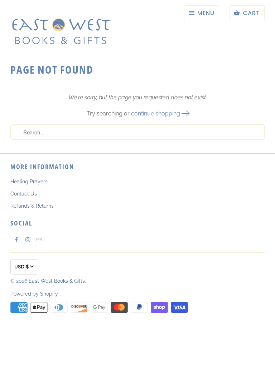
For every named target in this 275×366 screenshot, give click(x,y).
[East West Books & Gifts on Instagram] (27, 239)
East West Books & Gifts (57, 281)
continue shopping (156, 113)
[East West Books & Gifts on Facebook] (16, 239)
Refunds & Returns (32, 206)
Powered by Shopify (34, 294)
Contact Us (23, 194)
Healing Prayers (29, 181)
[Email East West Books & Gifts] (39, 239)
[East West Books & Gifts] (60, 27)
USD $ (21, 266)
